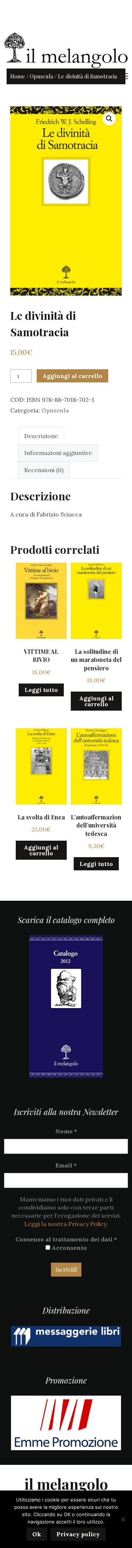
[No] (122, 1519)
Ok (36, 1534)
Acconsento (68, 1247)
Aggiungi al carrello (72, 375)
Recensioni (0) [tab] (43, 470)
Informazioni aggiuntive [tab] (58, 452)
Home (17, 76)
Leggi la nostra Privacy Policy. (66, 1223)
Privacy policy (78, 1534)
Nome (66, 1131)
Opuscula (41, 76)
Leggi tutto (41, 689)
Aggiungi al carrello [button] (96, 701)
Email (66, 1165)
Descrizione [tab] (41, 436)
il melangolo (66, 1483)
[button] (109, 118)
